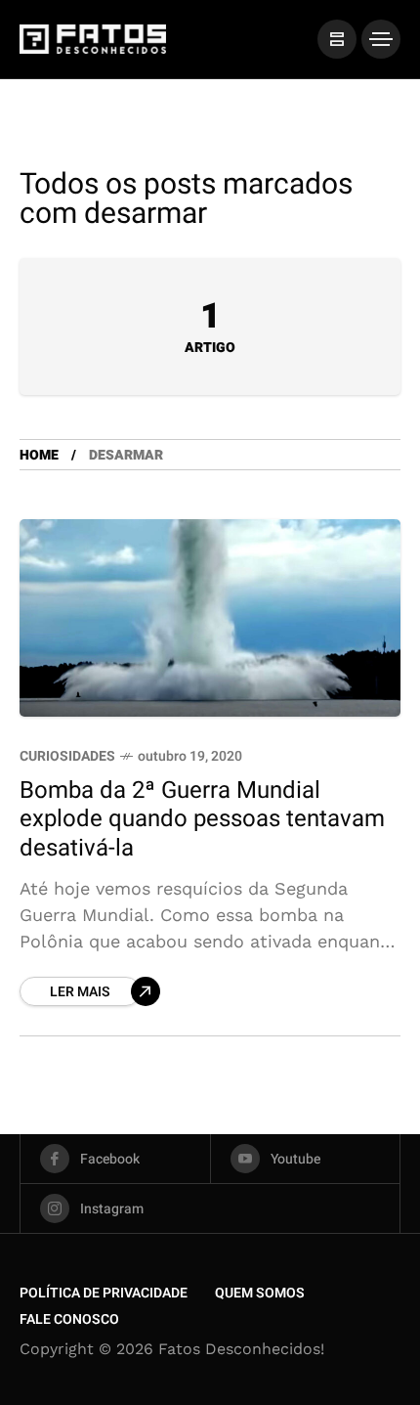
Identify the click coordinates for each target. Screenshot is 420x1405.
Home (39, 455)
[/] (337, 39)
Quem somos (260, 1293)
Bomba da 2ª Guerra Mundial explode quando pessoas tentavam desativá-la (202, 819)
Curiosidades (67, 756)
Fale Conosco (69, 1319)
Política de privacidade (104, 1293)
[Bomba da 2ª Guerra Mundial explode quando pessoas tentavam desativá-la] (210, 618)
